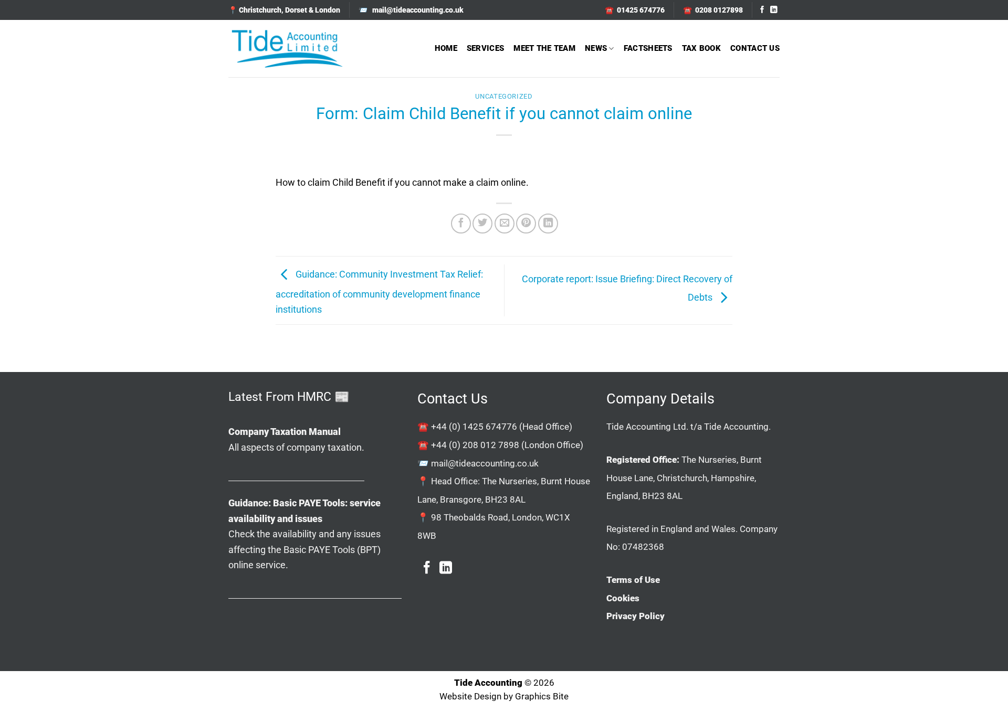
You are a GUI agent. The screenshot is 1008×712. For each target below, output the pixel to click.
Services (485, 48)
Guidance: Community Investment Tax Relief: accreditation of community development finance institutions (379, 292)
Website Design (470, 697)
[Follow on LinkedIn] (774, 10)
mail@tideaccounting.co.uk (485, 463)
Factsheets (648, 48)
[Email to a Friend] (504, 223)
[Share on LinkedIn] (548, 223)
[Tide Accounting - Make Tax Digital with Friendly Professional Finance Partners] (286, 48)
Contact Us (755, 48)
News (596, 48)
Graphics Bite (542, 697)
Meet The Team (544, 48)
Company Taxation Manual (284, 431)
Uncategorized (503, 96)
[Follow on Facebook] (762, 10)
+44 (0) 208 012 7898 (475, 445)
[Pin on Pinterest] (526, 223)
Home (446, 48)
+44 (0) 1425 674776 (474, 426)
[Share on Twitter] (482, 223)
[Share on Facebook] (461, 223)
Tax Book (701, 48)
